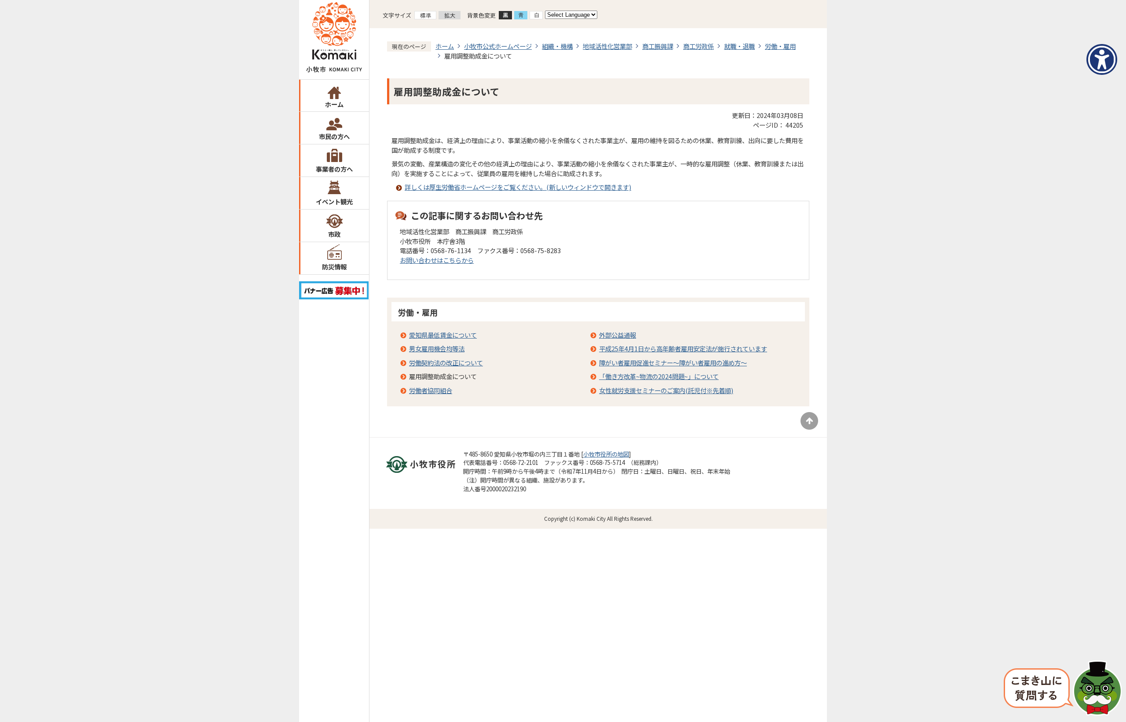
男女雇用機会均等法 (436, 348)
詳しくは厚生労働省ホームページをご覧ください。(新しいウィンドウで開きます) (518, 187)
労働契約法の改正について (446, 362)
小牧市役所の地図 (606, 454)
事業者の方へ (334, 168)
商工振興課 (657, 46)
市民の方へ (334, 136)
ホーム (334, 104)
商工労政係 (698, 46)
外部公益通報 (617, 334)
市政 (334, 234)
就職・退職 (739, 46)
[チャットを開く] (1063, 689)
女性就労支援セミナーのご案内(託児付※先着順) (666, 390)
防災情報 (334, 266)
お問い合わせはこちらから (437, 260)
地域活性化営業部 (607, 46)
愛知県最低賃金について (443, 334)
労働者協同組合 (430, 390)
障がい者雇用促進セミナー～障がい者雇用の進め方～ (673, 362)
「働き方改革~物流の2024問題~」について (659, 376)
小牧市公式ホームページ (498, 46)
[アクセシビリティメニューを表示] (1101, 59)
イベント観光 (334, 201)
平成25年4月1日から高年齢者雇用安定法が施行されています (683, 348)
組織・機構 (557, 46)
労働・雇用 (780, 46)
